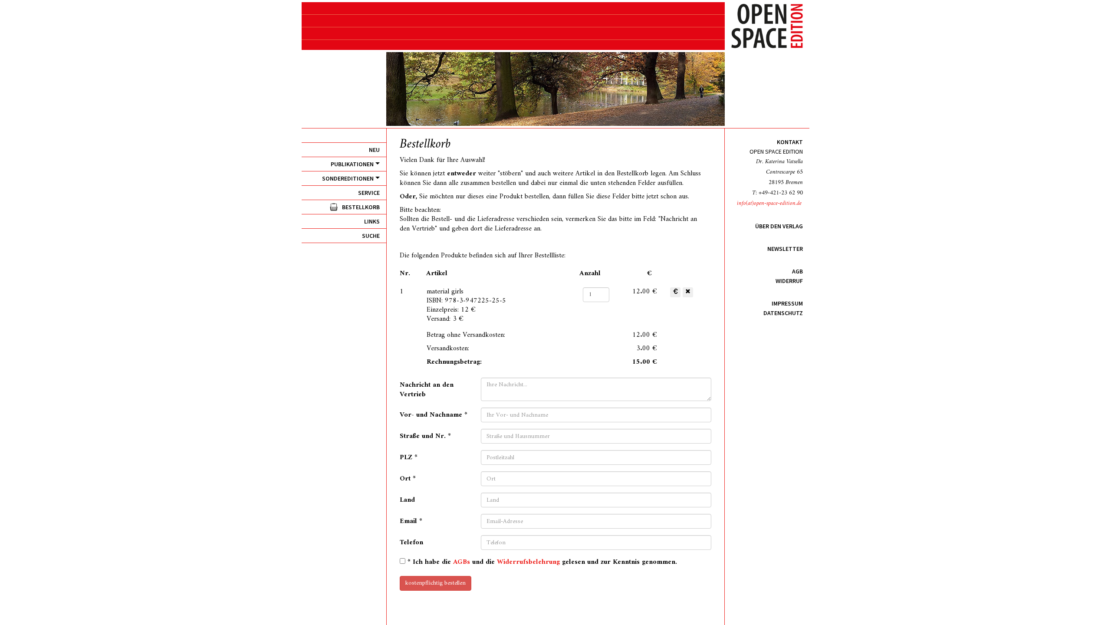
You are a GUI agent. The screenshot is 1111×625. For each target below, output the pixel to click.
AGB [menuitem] (797, 271)
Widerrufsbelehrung (528, 562)
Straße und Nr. (425, 435)
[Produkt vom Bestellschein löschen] (688, 292)
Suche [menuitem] (371, 236)
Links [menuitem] (372, 221)
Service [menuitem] (369, 193)
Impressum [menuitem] (787, 303)
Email (411, 520)
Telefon (411, 541)
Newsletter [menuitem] (785, 249)
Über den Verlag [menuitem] (779, 226)
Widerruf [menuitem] (789, 281)
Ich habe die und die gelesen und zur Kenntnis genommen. (542, 561)
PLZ (408, 456)
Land (407, 499)
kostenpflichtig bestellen (435, 583)
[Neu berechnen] (675, 292)
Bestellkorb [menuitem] (361, 207)
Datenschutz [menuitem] (783, 313)
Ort (408, 478)
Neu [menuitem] (374, 150)
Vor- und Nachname (433, 414)
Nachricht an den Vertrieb (427, 389)
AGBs (461, 562)
